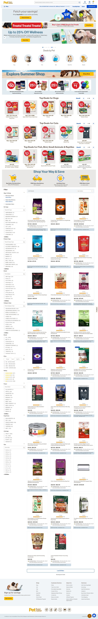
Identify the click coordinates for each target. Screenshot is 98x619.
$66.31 (35, 336)
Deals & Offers (69, 587)
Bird (37, 591)
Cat (37, 587)
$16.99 (53, 224)
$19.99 (30, 336)
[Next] (69, 6)
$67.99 (58, 261)
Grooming (83, 587)
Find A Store (8, 197)
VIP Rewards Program (41, 599)
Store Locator (69, 585)
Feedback (96, 309)
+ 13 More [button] (6, 332)
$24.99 (81, 373)
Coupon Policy (54, 591)
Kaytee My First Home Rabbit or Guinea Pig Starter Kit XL (84, 167)
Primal (48, 117)
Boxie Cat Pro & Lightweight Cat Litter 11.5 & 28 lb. (84, 142)
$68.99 (35, 485)
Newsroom (68, 591)
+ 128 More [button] (6, 268)
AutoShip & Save (61, 183)
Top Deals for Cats (49, 123)
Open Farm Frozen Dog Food (30, 117)
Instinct (66, 117)
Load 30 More (60, 570)
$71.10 (34, 261)
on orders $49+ (84, 185)
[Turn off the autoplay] (42, 47)
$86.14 (81, 336)
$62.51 (58, 224)
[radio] (14, 362)
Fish (37, 589)
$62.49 (58, 485)
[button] (94, 615)
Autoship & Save (84, 595)
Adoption (83, 591)
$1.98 (29, 447)
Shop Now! (62, 6)
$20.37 (76, 336)
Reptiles (38, 595)
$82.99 (58, 336)
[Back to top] (90, 616)
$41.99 (81, 410)
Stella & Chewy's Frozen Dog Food (12, 117)
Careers (68, 595)
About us (68, 593)
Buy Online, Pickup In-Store (87, 593)
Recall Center (54, 599)
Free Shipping (84, 597)
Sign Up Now (8, 598)
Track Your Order (55, 587)
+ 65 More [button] (6, 413)
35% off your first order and (61, 184)
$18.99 (30, 298)
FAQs (52, 585)
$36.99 (58, 522)
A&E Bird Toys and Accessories (30, 166)
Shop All (78, 98)
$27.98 (76, 298)
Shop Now (88, 25)
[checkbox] (14, 212)
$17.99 (30, 224)
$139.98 (81, 224)
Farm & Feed (39, 597)
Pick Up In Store (10, 195)
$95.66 (35, 298)
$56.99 (58, 410)
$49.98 (53, 298)
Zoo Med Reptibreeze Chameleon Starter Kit (66, 166)
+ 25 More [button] (6, 237)
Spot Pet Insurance (85, 589)
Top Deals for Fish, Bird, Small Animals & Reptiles (49, 147)
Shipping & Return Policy (56, 593)
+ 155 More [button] (6, 300)
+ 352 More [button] (6, 474)
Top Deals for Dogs (49, 98)
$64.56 (34, 447)
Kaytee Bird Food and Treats (48, 165)
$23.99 (76, 410)
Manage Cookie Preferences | (29, 616)
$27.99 (76, 261)
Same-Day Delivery (85, 599)
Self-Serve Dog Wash (86, 585)
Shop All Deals (25, 17)
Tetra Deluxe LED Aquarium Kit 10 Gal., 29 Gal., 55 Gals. (12, 166)
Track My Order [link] (76, 6)
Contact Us (53, 595)
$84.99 (58, 447)
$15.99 (76, 373)
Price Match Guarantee (56, 589)
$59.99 (34, 224)
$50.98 (30, 559)
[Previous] (66, 6)
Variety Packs (84, 117)
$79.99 (81, 298)
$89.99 (81, 261)
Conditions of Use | (8, 616)
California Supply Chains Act (40, 616)
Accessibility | (14, 616)
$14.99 (30, 485)
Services (68, 589)
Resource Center (55, 597)
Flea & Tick (66, 142)
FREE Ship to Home (85, 183)
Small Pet (38, 593)
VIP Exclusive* (37, 185)
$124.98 (58, 298)
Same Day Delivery (10, 200)
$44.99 (30, 410)
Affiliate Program (70, 597)
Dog (37, 585)
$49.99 (76, 485)
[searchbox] (13, 209)
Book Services (92, 6)
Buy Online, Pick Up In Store (13, 183)
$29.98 (76, 224)
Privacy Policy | (20, 616)
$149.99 (81, 485)
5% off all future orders (61, 186)
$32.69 (53, 410)
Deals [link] (83, 6)
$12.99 (76, 522)
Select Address (9, 201)
